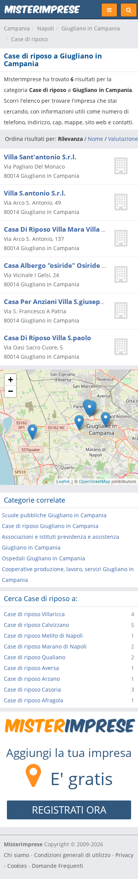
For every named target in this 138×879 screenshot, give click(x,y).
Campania (17, 28)
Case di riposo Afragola (33, 700)
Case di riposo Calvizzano (36, 624)
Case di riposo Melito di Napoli (43, 635)
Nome (95, 138)
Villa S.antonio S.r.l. (35, 193)
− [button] (10, 391)
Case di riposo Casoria (32, 689)
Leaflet (63, 481)
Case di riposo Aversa (31, 668)
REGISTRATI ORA (69, 810)
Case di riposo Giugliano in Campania (50, 526)
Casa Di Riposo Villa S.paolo (47, 337)
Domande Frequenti (57, 865)
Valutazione (123, 138)
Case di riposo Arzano (32, 678)
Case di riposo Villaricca (34, 614)
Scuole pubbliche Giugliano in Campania (54, 515)
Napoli (45, 28)
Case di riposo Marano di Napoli (45, 646)
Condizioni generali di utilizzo (72, 855)
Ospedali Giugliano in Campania (43, 558)
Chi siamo (16, 855)
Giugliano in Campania (90, 28)
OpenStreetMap (94, 481)
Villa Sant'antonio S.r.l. (40, 156)
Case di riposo (29, 39)
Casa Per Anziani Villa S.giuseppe (56, 301)
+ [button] (10, 379)
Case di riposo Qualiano (34, 657)
